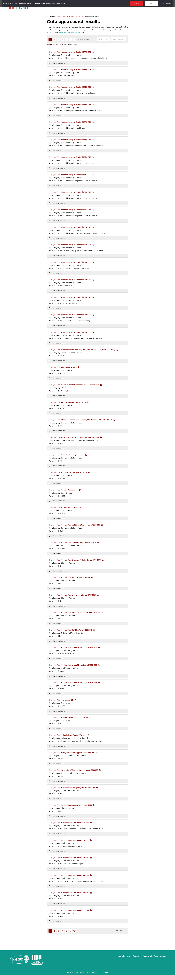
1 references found (57, 63)
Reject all (151, 3)
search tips (62, 32)
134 (74, 39)
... (70, 39)
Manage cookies (159, 956)
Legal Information (124, 956)
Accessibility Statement (142, 956)
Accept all (136, 3)
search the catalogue (74, 32)
